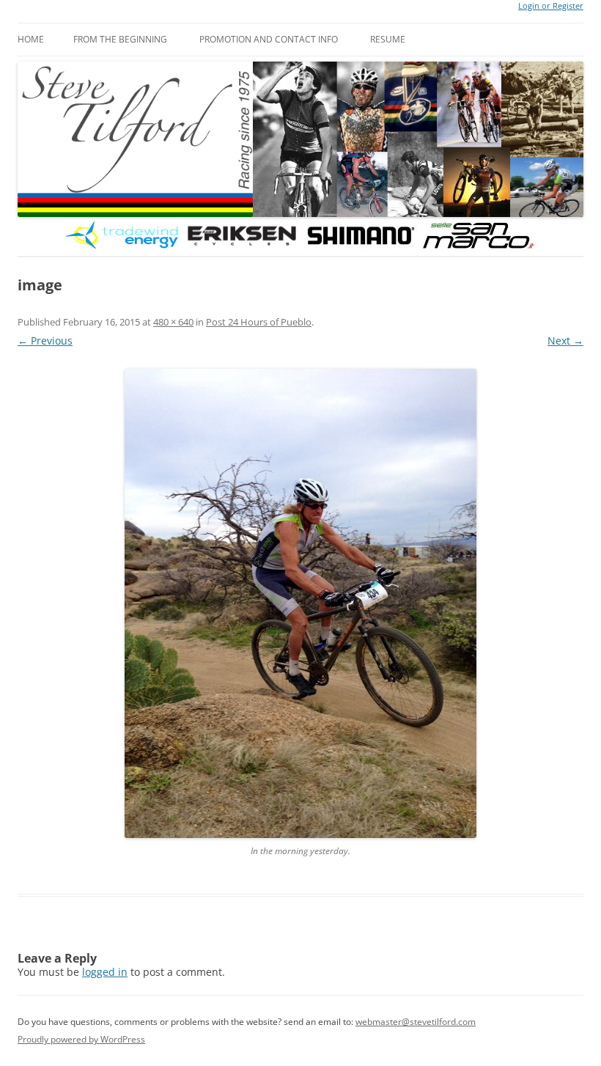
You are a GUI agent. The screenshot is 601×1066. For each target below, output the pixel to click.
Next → (565, 341)
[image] (300, 603)
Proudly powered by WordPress (81, 1039)
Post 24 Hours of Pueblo (258, 321)
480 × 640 (173, 321)
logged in (105, 972)
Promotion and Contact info (268, 39)
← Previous (45, 341)
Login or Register (550, 6)
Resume (387, 39)
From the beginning (120, 39)
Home (31, 39)
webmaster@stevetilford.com (415, 1021)
